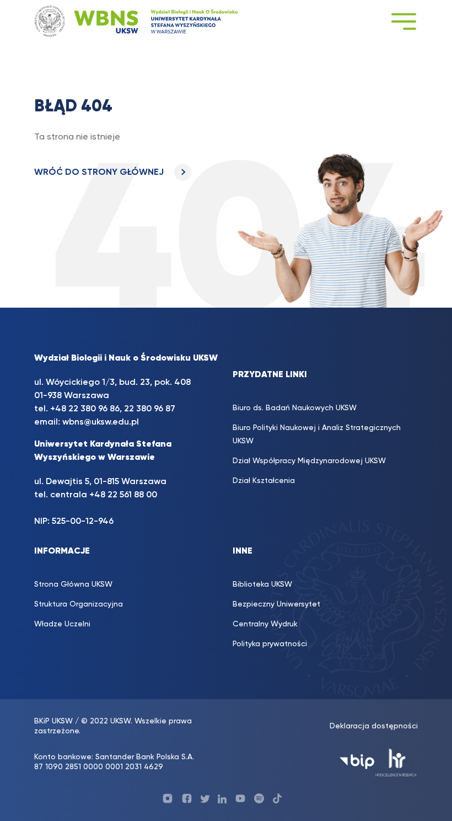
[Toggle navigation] (403, 21)
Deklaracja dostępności (374, 726)
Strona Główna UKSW (73, 584)
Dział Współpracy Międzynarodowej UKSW (309, 461)
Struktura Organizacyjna (78, 604)
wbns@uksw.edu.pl (100, 422)
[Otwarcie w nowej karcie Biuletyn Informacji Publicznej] (357, 761)
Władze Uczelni (62, 624)
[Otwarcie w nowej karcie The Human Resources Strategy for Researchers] (396, 761)
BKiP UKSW (53, 721)
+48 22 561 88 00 (123, 495)
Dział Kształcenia (264, 481)
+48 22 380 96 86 (85, 409)
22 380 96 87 (149, 409)
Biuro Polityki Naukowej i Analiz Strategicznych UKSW (317, 434)
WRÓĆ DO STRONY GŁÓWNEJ (100, 172)
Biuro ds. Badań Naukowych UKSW (295, 408)
